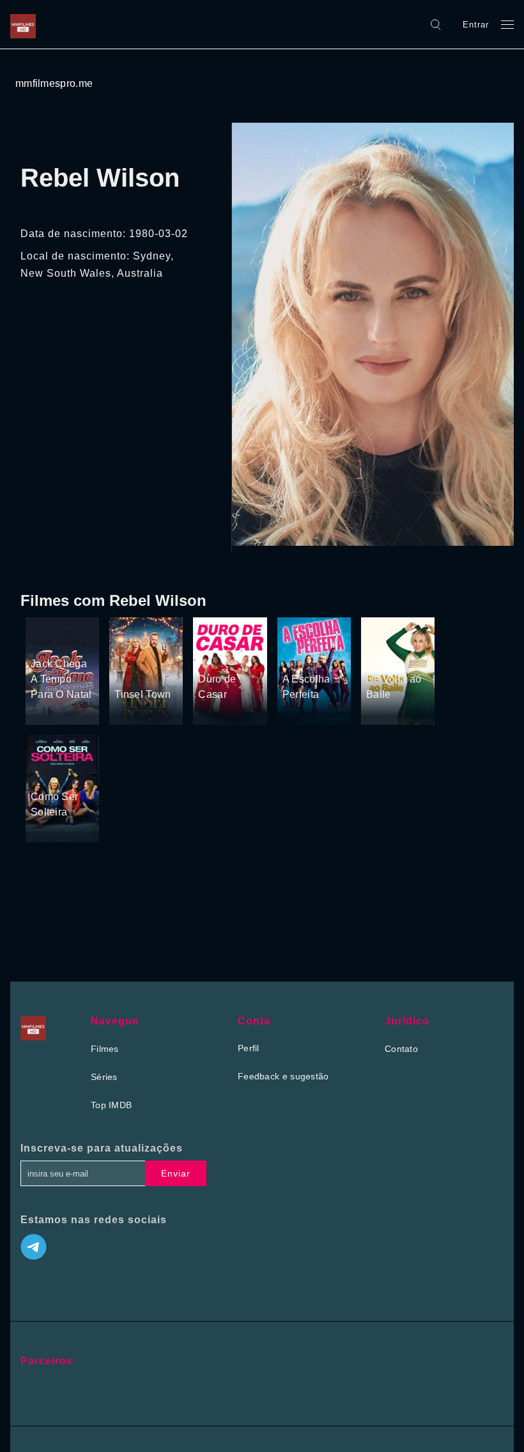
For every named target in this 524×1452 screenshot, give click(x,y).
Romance (134, 671)
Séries (104, 1077)
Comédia (49, 640)
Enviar (175, 1173)
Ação (210, 637)
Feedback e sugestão (283, 1076)
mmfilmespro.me (54, 83)
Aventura (49, 622)
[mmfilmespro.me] (26, 24)
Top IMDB (111, 1105)
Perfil (248, 1048)
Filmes (105, 1049)
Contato (401, 1049)
